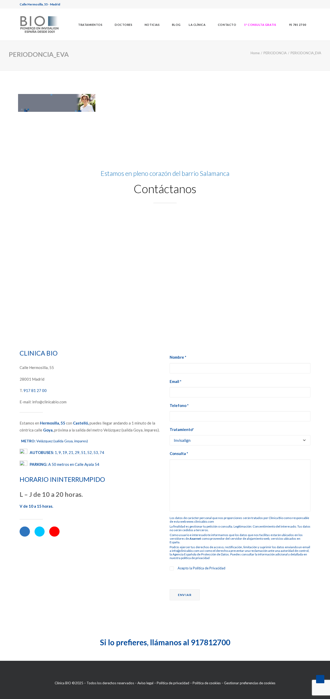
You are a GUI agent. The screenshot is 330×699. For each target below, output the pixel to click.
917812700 (210, 642)
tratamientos (90, 24)
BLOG (176, 24)
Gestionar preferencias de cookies (249, 683)
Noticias (152, 24)
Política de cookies (207, 683)
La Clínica (197, 24)
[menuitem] (92, 25)
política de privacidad (195, 558)
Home (255, 53)
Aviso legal (145, 683)
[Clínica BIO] (40, 24)
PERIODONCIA (275, 53)
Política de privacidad (173, 683)
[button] (260, 25)
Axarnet (195, 538)
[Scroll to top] (320, 678)
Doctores (123, 24)
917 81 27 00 (35, 390)
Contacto (227, 24)
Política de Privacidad (209, 568)
